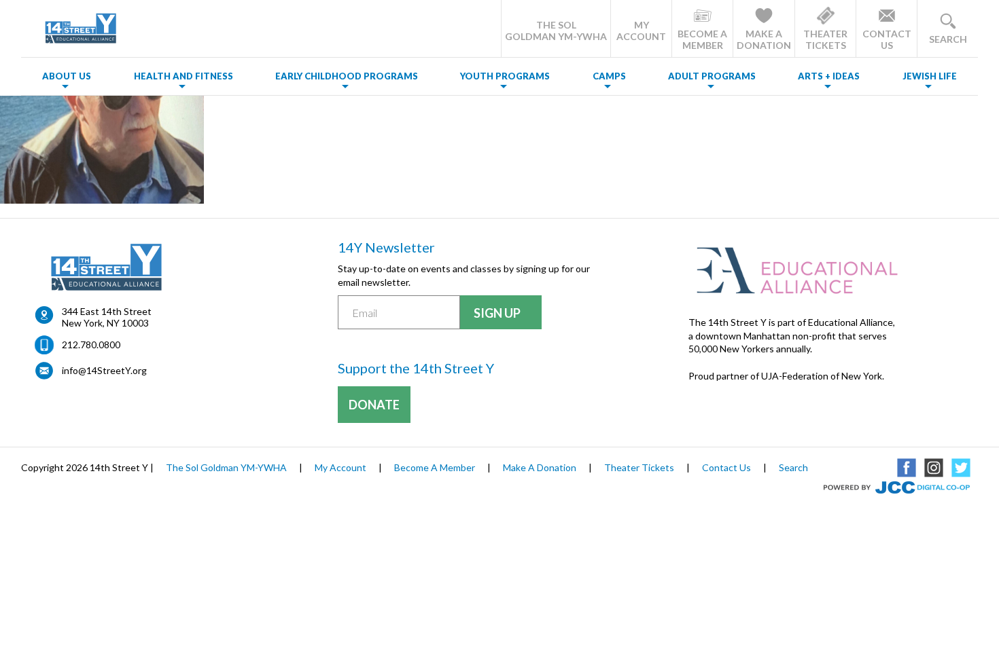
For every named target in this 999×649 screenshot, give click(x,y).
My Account (340, 467)
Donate (374, 404)
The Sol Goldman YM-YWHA (226, 467)
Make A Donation (539, 467)
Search (793, 467)
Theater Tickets (639, 467)
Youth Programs (505, 76)
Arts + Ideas (829, 76)
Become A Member (434, 467)
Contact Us (726, 467)
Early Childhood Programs (346, 76)
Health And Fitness (183, 76)
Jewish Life (929, 76)
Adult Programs (712, 76)
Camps (609, 76)
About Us (66, 76)
